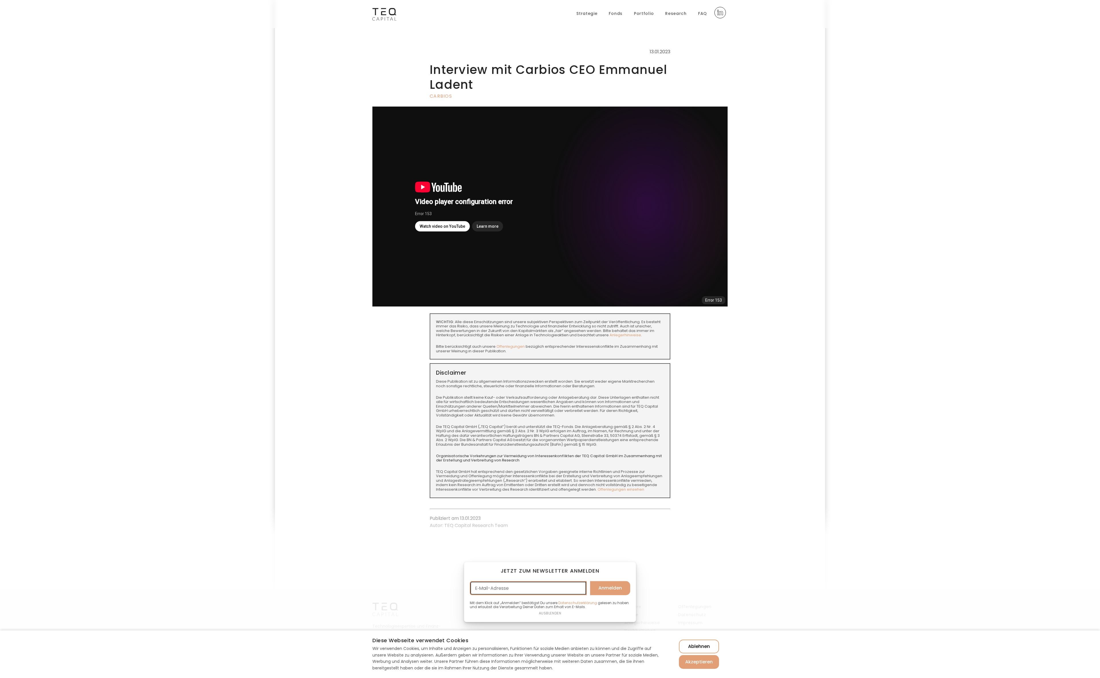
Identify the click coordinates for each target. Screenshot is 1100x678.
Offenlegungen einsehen (621, 489)
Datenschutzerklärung (577, 602)
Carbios (441, 96)
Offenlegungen (510, 346)
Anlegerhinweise (625, 335)
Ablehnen (699, 646)
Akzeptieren (699, 662)
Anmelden (610, 588)
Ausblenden (550, 613)
